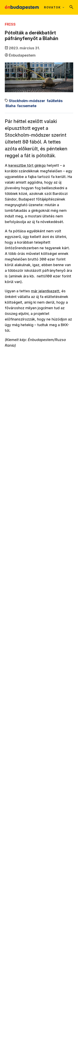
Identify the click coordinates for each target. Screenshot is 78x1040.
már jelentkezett (45, 291)
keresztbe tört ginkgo (27, 165)
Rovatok (52, 7)
